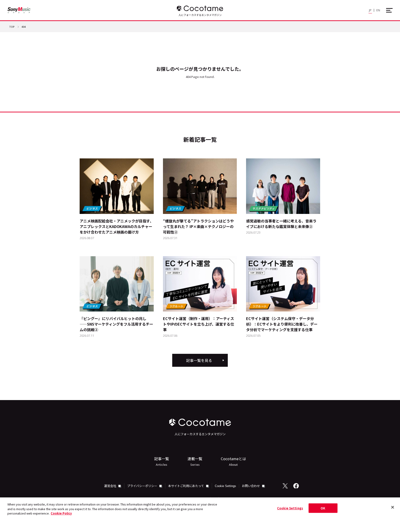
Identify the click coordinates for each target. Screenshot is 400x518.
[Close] (393, 507)
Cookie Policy (61, 513)
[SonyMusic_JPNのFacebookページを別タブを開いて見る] (296, 486)
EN (378, 10)
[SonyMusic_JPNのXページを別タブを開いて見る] (285, 485)
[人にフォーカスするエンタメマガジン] (200, 8)
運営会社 (110, 486)
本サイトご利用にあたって (186, 486)
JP (370, 10)
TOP (11, 26)
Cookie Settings (225, 486)
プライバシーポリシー (142, 486)
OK (323, 508)
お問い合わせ (251, 486)
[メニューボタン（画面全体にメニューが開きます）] (389, 10)
